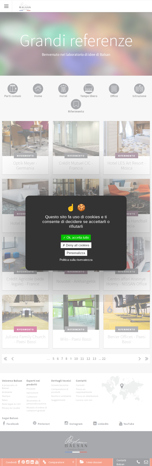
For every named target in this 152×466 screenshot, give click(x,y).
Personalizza (76, 253)
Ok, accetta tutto (77, 237)
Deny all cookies (77, 245)
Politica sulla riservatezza (76, 259)
